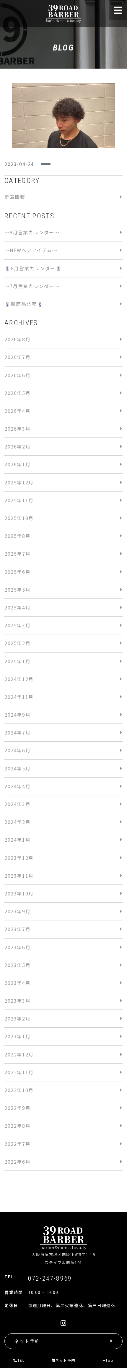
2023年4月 (17, 982)
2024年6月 (17, 750)
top (109, 1360)
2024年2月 (17, 821)
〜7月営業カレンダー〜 (32, 286)
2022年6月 (17, 1161)
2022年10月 (19, 1090)
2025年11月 (19, 500)
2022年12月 (19, 1054)
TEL (21, 1360)
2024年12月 (19, 679)
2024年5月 (17, 768)
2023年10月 (19, 893)
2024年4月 (17, 786)
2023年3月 (17, 1000)
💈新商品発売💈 (23, 303)
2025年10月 (19, 518)
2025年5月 (17, 589)
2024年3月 (17, 804)
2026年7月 (17, 357)
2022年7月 (17, 1143)
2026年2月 (17, 446)
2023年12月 (19, 857)
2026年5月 (17, 393)
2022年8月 (17, 1125)
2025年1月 (17, 661)
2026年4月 (17, 410)
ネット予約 (65, 1360)
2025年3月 (17, 625)
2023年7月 (17, 929)
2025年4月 (17, 607)
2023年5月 (17, 965)
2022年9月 (17, 1107)
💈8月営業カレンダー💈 (33, 268)
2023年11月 (19, 875)
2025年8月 (17, 535)
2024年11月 (19, 696)
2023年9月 (17, 911)
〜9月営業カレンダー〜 (32, 232)
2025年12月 (19, 482)
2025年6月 (17, 571)
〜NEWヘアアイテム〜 (31, 250)
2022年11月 (19, 1072)
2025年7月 (17, 553)
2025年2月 (17, 643)
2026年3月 (17, 428)
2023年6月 (17, 947)
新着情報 (14, 196)
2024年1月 (17, 839)
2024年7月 (17, 732)
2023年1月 (17, 1036)
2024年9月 (17, 714)
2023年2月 (17, 1018)
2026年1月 (17, 464)
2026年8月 (17, 339)
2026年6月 (17, 375)
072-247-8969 (50, 1278)
